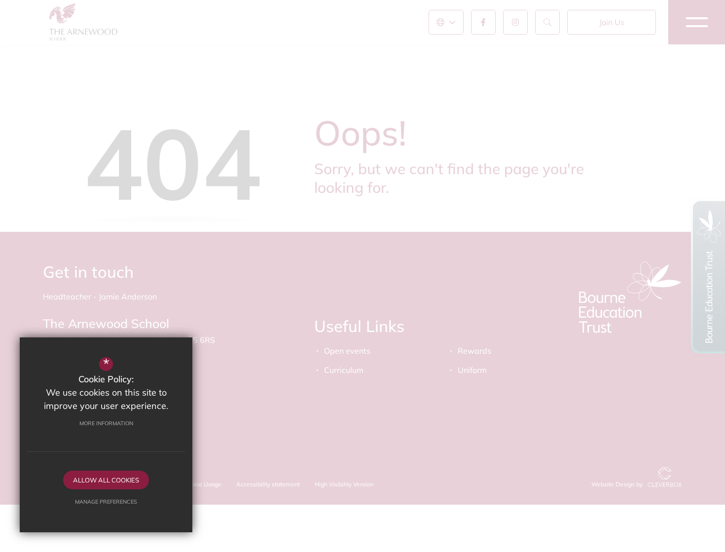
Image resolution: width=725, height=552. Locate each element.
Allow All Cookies (106, 480)
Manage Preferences (106, 501)
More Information (106, 423)
